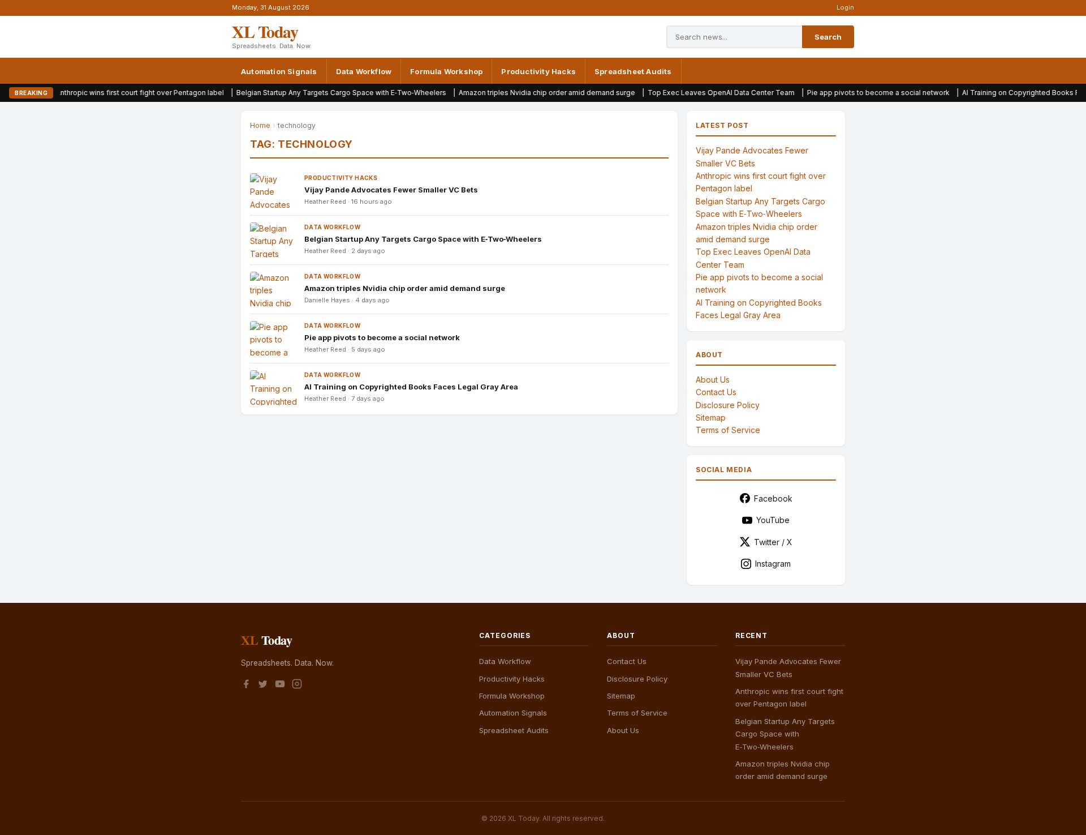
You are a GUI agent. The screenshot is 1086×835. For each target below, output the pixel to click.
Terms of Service (728, 430)
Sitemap (711, 417)
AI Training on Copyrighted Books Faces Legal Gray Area (411, 386)
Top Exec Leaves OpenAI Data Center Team (681, 92)
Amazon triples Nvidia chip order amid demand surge (507, 92)
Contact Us (716, 392)
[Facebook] (246, 685)
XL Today (265, 31)
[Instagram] (297, 685)
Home (260, 125)
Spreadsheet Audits (633, 71)
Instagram (773, 563)
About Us (713, 379)
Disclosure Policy (728, 405)
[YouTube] (280, 685)
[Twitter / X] (263, 685)
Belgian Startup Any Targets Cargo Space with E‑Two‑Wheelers (301, 92)
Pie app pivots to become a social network (838, 92)
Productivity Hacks (538, 71)
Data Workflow (364, 71)
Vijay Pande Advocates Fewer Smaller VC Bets (391, 189)
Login (845, 7)
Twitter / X (773, 542)
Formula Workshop (446, 71)
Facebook (773, 498)
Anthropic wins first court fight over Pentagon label (100, 92)
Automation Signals (279, 71)
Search (828, 36)
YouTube (773, 520)
